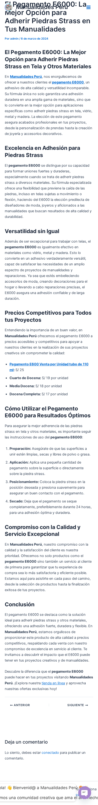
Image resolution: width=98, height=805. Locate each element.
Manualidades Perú (42, 7)
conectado (50, 752)
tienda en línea (53, 683)
